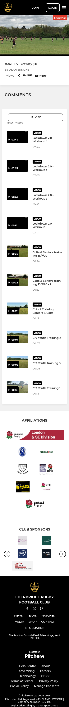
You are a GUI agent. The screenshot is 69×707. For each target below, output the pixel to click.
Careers (45, 671)
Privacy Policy (48, 681)
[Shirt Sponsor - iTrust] (23, 554)
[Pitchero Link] (34, 657)
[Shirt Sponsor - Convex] (46, 541)
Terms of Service (22, 681)
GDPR (45, 676)
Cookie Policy (19, 686)
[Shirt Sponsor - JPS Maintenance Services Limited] (23, 566)
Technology (28, 676)
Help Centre (27, 666)
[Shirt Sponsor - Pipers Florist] (23, 541)
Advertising (27, 671)
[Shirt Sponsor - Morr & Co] (46, 554)
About (45, 666)
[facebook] (27, 609)
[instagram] (42, 609)
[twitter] (34, 609)
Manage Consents (46, 686)
